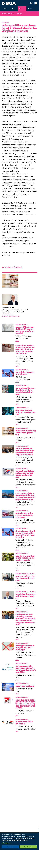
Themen (22, 9)
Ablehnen (10, 847)
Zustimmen (28, 847)
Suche (31, 3)
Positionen (31, 9)
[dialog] (19, 841)
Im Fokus (13, 9)
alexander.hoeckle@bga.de (11, 316)
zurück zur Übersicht (13, 267)
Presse (19, 14)
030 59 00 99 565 (7, 314)
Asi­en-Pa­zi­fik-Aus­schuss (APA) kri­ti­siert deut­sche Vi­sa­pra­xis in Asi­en (19, 28)
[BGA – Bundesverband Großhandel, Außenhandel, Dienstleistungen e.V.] (9, 2)
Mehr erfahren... (7, 843)
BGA (5, 9)
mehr (17, 341)
